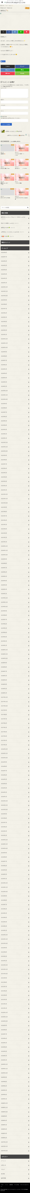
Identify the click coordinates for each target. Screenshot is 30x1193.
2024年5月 (4, 369)
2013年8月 (4, 900)
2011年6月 (4, 991)
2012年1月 (4, 960)
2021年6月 (4, 520)
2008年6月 (4, 1120)
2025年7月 (4, 308)
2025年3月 (4, 326)
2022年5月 (4, 472)
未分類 (3, 1173)
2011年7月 (4, 986)
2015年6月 (4, 826)
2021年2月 (4, 537)
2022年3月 (4, 481)
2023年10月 (4, 399)
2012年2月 (4, 956)
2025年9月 (4, 300)
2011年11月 (4, 969)
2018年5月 (4, 675)
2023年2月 (4, 433)
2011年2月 (4, 1004)
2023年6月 (4, 416)
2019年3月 (4, 636)
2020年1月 (4, 593)
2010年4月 (4, 1047)
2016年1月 (4, 796)
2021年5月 (4, 524)
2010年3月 (4, 1051)
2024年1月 (4, 386)
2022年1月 (4, 490)
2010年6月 (4, 1038)
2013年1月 (4, 930)
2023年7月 (4, 412)
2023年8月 (4, 408)
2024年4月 (4, 373)
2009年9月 (4, 1077)
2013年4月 (4, 917)
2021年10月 (4, 503)
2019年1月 (4, 645)
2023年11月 (4, 395)
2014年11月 (4, 844)
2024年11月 (4, 343)
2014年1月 (4, 878)
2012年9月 (4, 947)
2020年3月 (4, 585)
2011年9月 (4, 978)
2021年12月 (4, 494)
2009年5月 (4, 1090)
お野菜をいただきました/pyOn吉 (12, 232)
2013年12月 (4, 883)
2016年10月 (4, 757)
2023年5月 (4, 421)
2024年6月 (4, 364)
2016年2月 (4, 792)
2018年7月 (4, 671)
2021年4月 (4, 528)
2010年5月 (4, 1042)
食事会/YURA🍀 (8, 227)
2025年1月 (4, 334)
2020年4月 (4, 580)
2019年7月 (4, 619)
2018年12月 (4, 649)
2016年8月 (4, 766)
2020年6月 (4, 572)
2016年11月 (4, 753)
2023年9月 (4, 403)
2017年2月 (4, 740)
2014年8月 (4, 857)
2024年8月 (4, 356)
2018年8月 (4, 667)
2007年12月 (4, 1142)
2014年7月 (4, 861)
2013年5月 (4, 913)
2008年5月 (4, 1124)
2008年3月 (4, 1133)
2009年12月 (4, 1064)
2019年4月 (4, 632)
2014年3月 (4, 870)
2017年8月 (4, 714)
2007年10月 (4, 1150)
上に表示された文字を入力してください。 (11, 118)
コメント (3, 88)
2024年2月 (4, 382)
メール (3, 105)
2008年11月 (4, 1107)
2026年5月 (4, 265)
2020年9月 (4, 559)
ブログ (3, 61)
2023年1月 (4, 438)
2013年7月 (4, 904)
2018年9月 (4, 662)
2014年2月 (4, 874)
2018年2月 (4, 688)
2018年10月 (4, 658)
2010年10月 (4, 1021)
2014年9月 (4, 852)
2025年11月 (4, 291)
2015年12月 (4, 801)
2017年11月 (4, 701)
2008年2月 (4, 1137)
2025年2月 (4, 330)
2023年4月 (4, 425)
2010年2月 (4, 1055)
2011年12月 (4, 965)
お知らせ (3, 1165)
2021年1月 (4, 541)
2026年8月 (4, 252)
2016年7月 (4, 770)
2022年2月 (4, 485)
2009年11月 (4, 1068)
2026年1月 (4, 282)
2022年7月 (4, 464)
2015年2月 (4, 831)
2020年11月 (4, 550)
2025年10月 (4, 295)
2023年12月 (4, 390)
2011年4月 (4, 995)
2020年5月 (4, 576)
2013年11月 (4, 887)
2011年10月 (4, 973)
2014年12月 (4, 839)
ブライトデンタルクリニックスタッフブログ (15, 1189)
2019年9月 (4, 611)
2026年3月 (4, 274)
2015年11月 (4, 805)
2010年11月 (4, 1016)
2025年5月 (4, 317)
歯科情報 (3, 1178)
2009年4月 (4, 1094)
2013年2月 (4, 926)
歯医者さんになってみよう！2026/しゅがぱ (13, 218)
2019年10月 (4, 606)
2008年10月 (4, 1111)
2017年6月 (4, 723)
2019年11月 (4, 602)
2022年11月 (4, 446)
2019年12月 (4, 598)
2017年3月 (4, 736)
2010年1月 (4, 1060)
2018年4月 (4, 680)
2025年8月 (4, 304)
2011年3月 (4, 999)
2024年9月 (4, 351)
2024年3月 (4, 377)
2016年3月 (4, 788)
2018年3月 (4, 684)
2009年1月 (4, 1099)
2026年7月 (4, 256)
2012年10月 (4, 943)
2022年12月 (4, 442)
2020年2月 (4, 589)
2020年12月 (4, 546)
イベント (3, 1160)
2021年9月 (4, 507)
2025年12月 (4, 287)
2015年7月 (4, 822)
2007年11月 (4, 1146)
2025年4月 (4, 321)
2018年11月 (4, 654)
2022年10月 (4, 451)
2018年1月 (4, 693)
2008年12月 (4, 1103)
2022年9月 (4, 455)
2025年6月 (4, 313)
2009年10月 (4, 1073)
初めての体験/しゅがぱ (9, 223)
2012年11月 (4, 939)
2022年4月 (4, 477)
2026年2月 (4, 278)
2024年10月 (4, 347)
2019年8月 (4, 615)
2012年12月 (4, 934)
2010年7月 (4, 1034)
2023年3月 (4, 429)
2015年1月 (4, 835)
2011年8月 (4, 982)
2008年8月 (4, 1116)
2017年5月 (4, 727)
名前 (2, 99)
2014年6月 (4, 865)
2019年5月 (4, 628)
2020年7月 (4, 567)
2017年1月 (4, 744)
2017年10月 (4, 706)
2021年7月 (4, 516)
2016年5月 (4, 779)
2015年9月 (4, 814)
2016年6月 (4, 775)
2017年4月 (4, 731)
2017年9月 (4, 710)
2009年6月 (4, 1086)
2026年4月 (4, 269)
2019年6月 (4, 623)
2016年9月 (4, 762)
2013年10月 (4, 891)
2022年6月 (4, 468)
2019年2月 (4, 641)
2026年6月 (4, 261)
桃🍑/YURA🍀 (7, 236)
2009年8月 (4, 1081)
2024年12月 (4, 338)
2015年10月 (4, 809)
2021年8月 (4, 511)
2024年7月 (4, 360)
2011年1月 (4, 1008)
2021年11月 (4, 498)
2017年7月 (4, 718)
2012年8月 (4, 952)
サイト (2, 111)
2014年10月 (4, 848)
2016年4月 (4, 783)
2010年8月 (4, 1029)
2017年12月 (4, 697)
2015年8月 (4, 818)
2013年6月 (4, 909)
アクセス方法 (16, 1184)
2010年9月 (4, 1025)
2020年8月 (4, 563)
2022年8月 (4, 459)
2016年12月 (4, 749)
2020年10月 (4, 554)
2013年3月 (4, 921)
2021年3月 (4, 533)
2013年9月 (4, 896)
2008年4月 (4, 1129)
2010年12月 (4, 1012)
